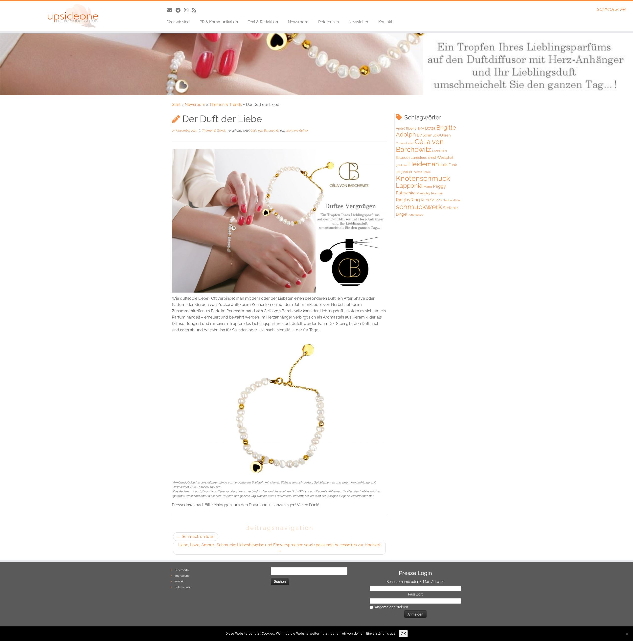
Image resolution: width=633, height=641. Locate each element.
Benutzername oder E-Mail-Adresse (415, 582)
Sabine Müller (452, 200)
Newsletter (358, 22)
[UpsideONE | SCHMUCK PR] (73, 16)
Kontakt (385, 22)
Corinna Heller (405, 143)
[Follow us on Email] (171, 10)
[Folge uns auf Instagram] (188, 10)
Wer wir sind (178, 22)
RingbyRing (408, 199)
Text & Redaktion (263, 22)
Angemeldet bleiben (391, 607)
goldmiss (401, 165)
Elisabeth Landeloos (411, 158)
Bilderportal (182, 570)
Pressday (423, 193)
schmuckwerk (419, 206)
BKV (421, 128)
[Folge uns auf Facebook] (180, 10)
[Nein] (626, 633)
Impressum (182, 575)
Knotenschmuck (423, 178)
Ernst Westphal (440, 157)
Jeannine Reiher (297, 130)
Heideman (423, 164)
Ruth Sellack (431, 200)
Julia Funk (448, 165)
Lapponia (409, 185)
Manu (428, 186)
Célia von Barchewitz (265, 130)
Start (176, 104)
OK (403, 633)
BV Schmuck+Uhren (434, 135)
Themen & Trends (225, 104)
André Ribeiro (406, 128)
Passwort (415, 594)
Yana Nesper (416, 214)
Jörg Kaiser (404, 172)
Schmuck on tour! (195, 536)
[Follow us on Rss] (195, 10)
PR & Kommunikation (219, 22)
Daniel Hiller (439, 150)
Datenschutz (182, 587)
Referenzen (328, 22)
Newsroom (298, 22)
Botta (430, 128)
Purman (437, 193)
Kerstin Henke (421, 171)
